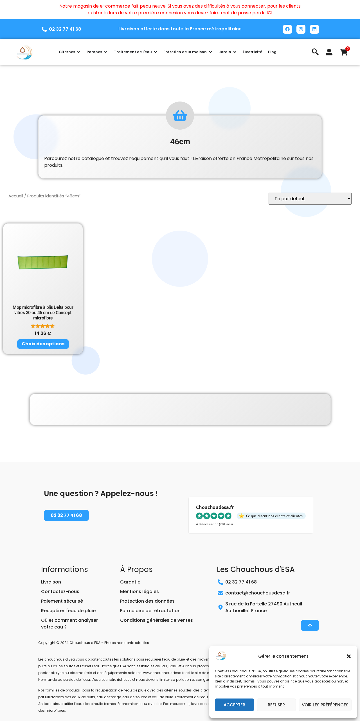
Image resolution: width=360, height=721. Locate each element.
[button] (349, 656)
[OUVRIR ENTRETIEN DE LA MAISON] (210, 52)
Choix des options (43, 344)
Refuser (276, 705)
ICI (269, 13)
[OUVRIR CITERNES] (78, 52)
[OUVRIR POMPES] (106, 52)
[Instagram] (300, 29)
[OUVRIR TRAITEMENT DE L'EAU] (155, 52)
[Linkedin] (314, 29)
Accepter (234, 705)
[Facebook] (287, 29)
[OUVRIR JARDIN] (235, 52)
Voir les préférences (325, 705)
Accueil (15, 196)
